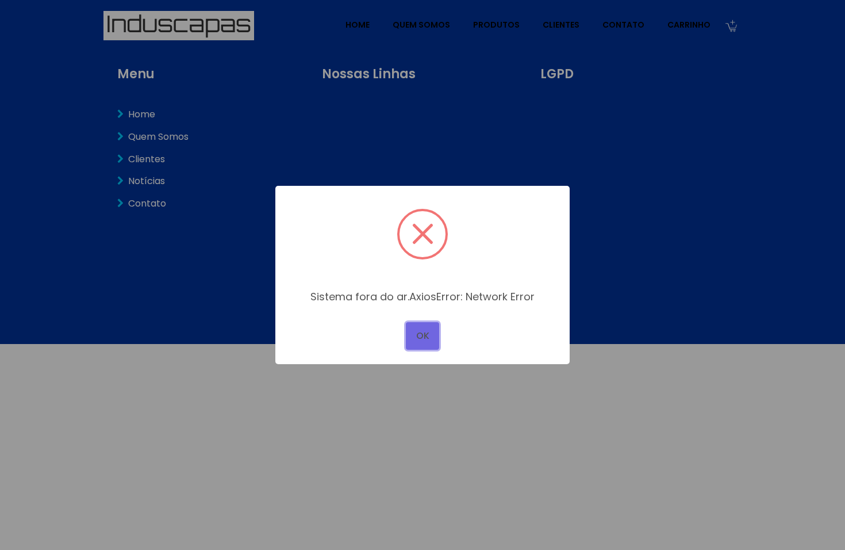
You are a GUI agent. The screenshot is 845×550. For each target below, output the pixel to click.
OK (422, 335)
